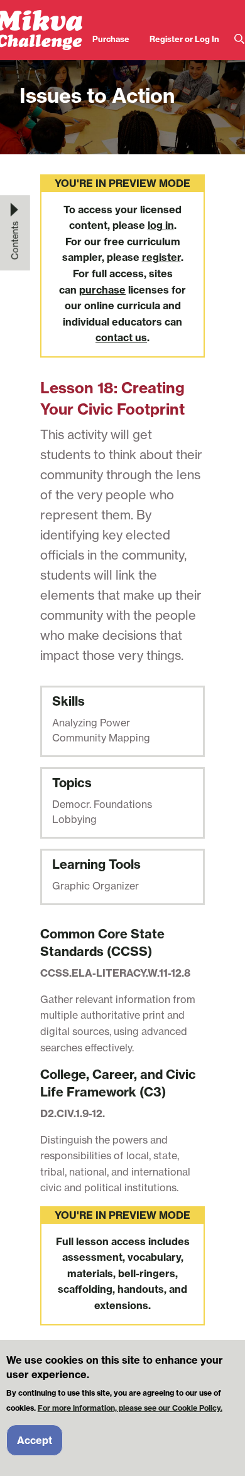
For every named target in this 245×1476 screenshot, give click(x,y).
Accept (34, 1440)
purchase (102, 290)
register (161, 257)
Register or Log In (184, 39)
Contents (15, 240)
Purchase (110, 39)
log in (161, 225)
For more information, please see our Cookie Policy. (130, 1408)
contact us (121, 337)
